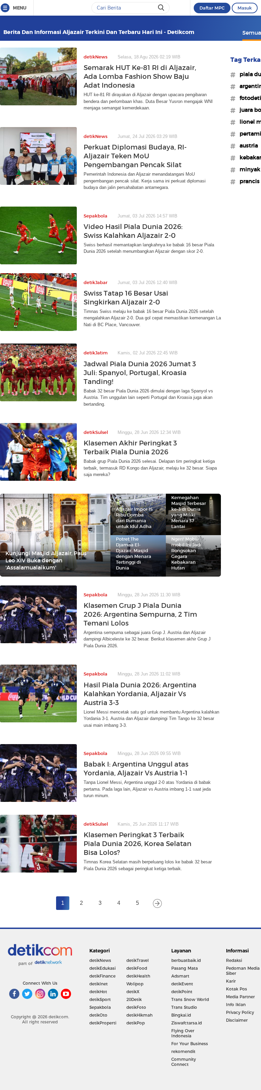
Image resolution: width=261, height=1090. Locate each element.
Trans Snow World (190, 999)
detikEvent (182, 983)
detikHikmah (139, 1015)
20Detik (134, 999)
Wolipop (134, 983)
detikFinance (102, 976)
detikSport (100, 999)
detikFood (136, 968)
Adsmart (180, 976)
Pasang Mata (184, 968)
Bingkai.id (181, 1015)
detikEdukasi (102, 968)
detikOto (98, 1015)
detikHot (98, 991)
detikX (132, 991)
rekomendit (183, 1051)
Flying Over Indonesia (182, 1033)
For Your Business (189, 1043)
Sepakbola (100, 1007)
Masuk (245, 8)
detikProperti (102, 1022)
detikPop (135, 1022)
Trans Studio (184, 1007)
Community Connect (183, 1062)
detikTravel (137, 960)
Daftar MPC (212, 8)
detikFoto (136, 1007)
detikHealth (138, 976)
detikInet (98, 983)
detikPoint (181, 991)
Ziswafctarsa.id (186, 1022)
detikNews (100, 960)
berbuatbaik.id (186, 960)
